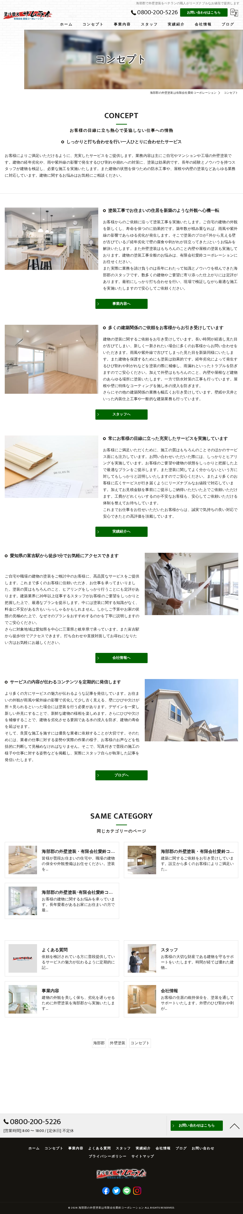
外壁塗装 (117, 1043)
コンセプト (140, 1043)
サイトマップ (142, 1156)
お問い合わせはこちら (204, 12)
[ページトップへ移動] (234, 1126)
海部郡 (99, 1043)
